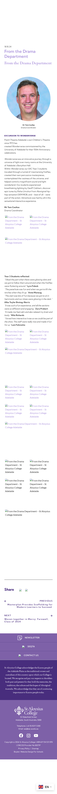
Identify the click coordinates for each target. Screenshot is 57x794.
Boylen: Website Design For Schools (28, 752)
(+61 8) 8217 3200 (33, 726)
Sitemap (35, 749)
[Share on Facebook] (20, 589)
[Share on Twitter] (26, 589)
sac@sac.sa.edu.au (31, 729)
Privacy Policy (24, 749)
